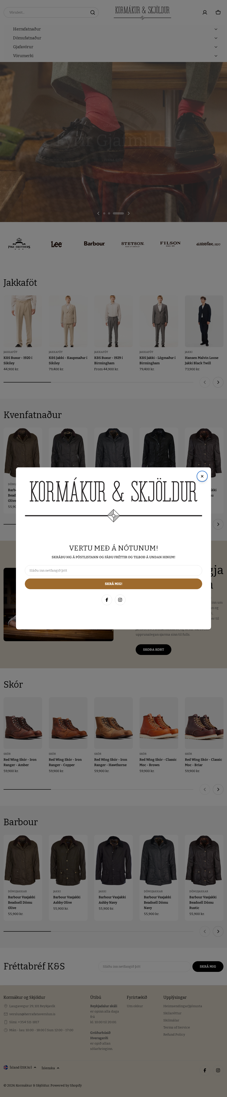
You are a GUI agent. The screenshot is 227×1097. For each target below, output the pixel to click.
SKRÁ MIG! (164, 1072)
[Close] (219, 997)
